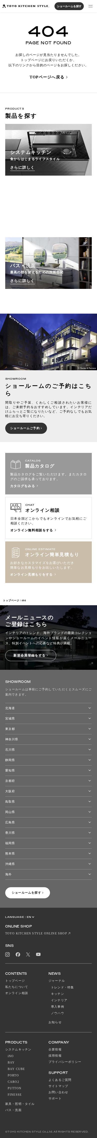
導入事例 (57, 1006)
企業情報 (55, 1049)
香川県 (10, 833)
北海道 (10, 708)
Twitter (28, 954)
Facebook (18, 954)
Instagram (7, 954)
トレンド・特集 (62, 987)
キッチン (57, 994)
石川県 (10, 749)
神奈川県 (11, 739)
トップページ (11, 600)
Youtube (38, 954)
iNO (11, 1056)
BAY (11, 1062)
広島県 (10, 822)
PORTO (13, 1075)
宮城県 (10, 718)
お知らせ (55, 1022)
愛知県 (10, 770)
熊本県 (10, 853)
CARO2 (13, 1082)
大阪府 (10, 791)
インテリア (59, 1000)
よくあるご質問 (59, 1080)
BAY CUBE (16, 1069)
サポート (55, 1098)
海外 (8, 874)
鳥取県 (10, 801)
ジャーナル (56, 980)
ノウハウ (57, 1013)
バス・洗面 (13, 1110)
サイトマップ (58, 1086)
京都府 (10, 781)
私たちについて (16, 987)
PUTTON (14, 1088)
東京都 (10, 729)
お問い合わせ (58, 1092)
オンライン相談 (16, 993)
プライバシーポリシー (64, 1062)
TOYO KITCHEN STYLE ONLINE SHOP (36, 933)
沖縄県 (10, 864)
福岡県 (10, 843)
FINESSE (15, 1094)
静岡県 (10, 760)
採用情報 (55, 1055)
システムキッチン (18, 1049)
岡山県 (10, 812)
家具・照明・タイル (20, 1104)
